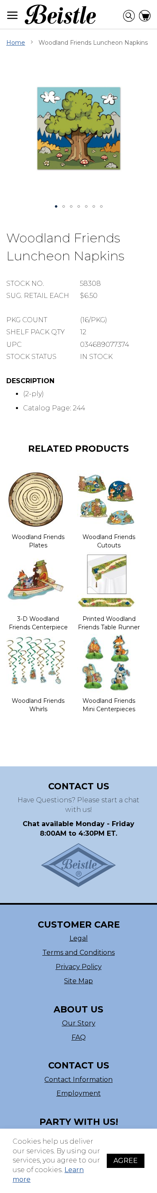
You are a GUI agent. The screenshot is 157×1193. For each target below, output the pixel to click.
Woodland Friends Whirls (38, 705)
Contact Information (78, 1080)
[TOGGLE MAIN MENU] (12, 15)
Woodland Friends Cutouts (108, 541)
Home (15, 42)
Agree (125, 1161)
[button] (56, 206)
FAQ (79, 1037)
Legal (78, 938)
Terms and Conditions (78, 952)
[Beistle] (60, 14)
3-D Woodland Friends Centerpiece (38, 623)
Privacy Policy (79, 967)
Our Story (78, 1023)
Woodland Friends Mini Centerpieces (108, 705)
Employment (79, 1093)
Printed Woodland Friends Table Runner (109, 623)
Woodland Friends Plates (38, 541)
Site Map (78, 981)
